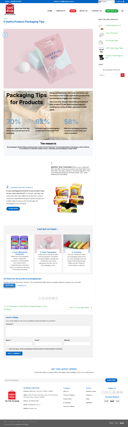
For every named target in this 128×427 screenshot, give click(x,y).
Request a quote (91, 391)
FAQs (87, 399)
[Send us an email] (120, 1)
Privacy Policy (67, 399)
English (104, 1)
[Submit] (122, 75)
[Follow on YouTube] (121, 392)
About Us (83, 11)
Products (61, 11)
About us (66, 391)
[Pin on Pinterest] (50, 298)
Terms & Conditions (69, 395)
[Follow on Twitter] (118, 1)
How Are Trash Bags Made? (79, 307)
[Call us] (121, 1)
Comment (10, 324)
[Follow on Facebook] (116, 1)
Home (50, 11)
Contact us (97, 11)
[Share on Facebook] (39, 298)
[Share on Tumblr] (56, 298)
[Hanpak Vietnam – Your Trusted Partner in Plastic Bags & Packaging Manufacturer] (13, 9)
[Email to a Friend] (46, 298)
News (73, 11)
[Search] (122, 11)
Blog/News (89, 402)
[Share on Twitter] (43, 298)
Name (8, 340)
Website (67, 340)
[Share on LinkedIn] (53, 298)
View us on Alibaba (68, 406)
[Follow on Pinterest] (114, 392)
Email (37, 340)
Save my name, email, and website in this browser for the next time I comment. (36, 349)
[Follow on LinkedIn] (123, 1)
